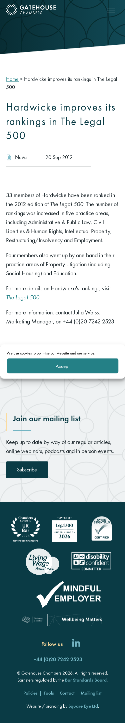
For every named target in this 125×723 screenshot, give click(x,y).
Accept (62, 366)
